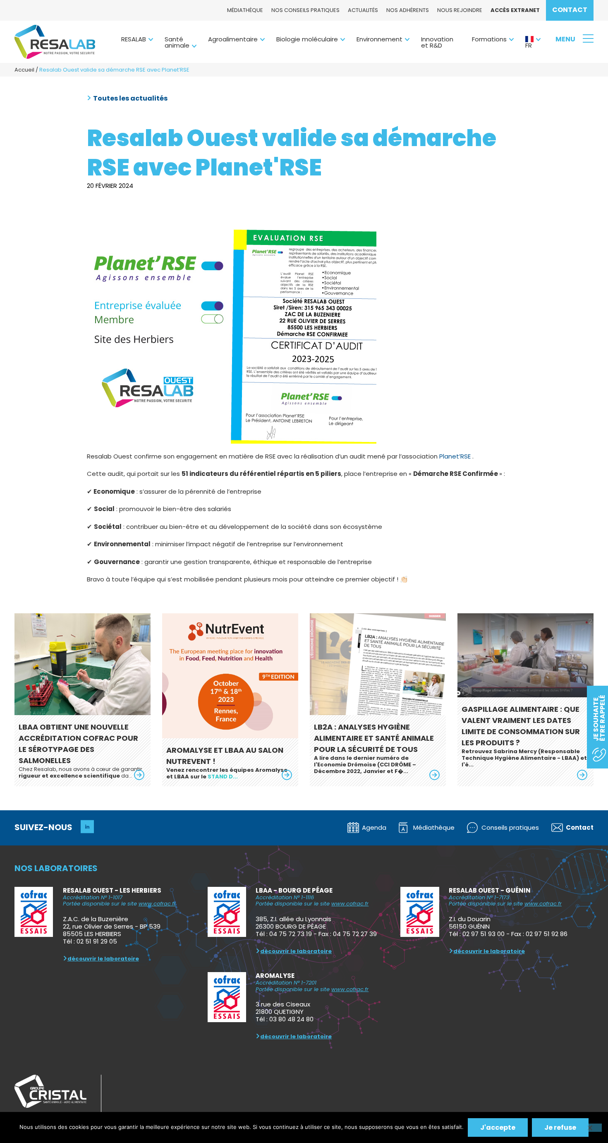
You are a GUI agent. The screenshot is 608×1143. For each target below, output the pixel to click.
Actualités (363, 10)
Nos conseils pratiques (305, 10)
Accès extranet (515, 10)
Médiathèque (245, 10)
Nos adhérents (407, 10)
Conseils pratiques (510, 827)
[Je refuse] (589, 1128)
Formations (489, 39)
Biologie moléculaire (307, 39)
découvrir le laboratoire (103, 959)
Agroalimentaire (233, 39)
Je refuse (560, 1127)
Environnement (379, 39)
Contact (569, 9)
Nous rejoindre (459, 10)
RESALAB (133, 39)
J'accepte (497, 1127)
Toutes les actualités (130, 98)
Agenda (374, 827)
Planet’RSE (455, 456)
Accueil (24, 70)
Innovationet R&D (437, 42)
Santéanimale (177, 42)
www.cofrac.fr (157, 904)
